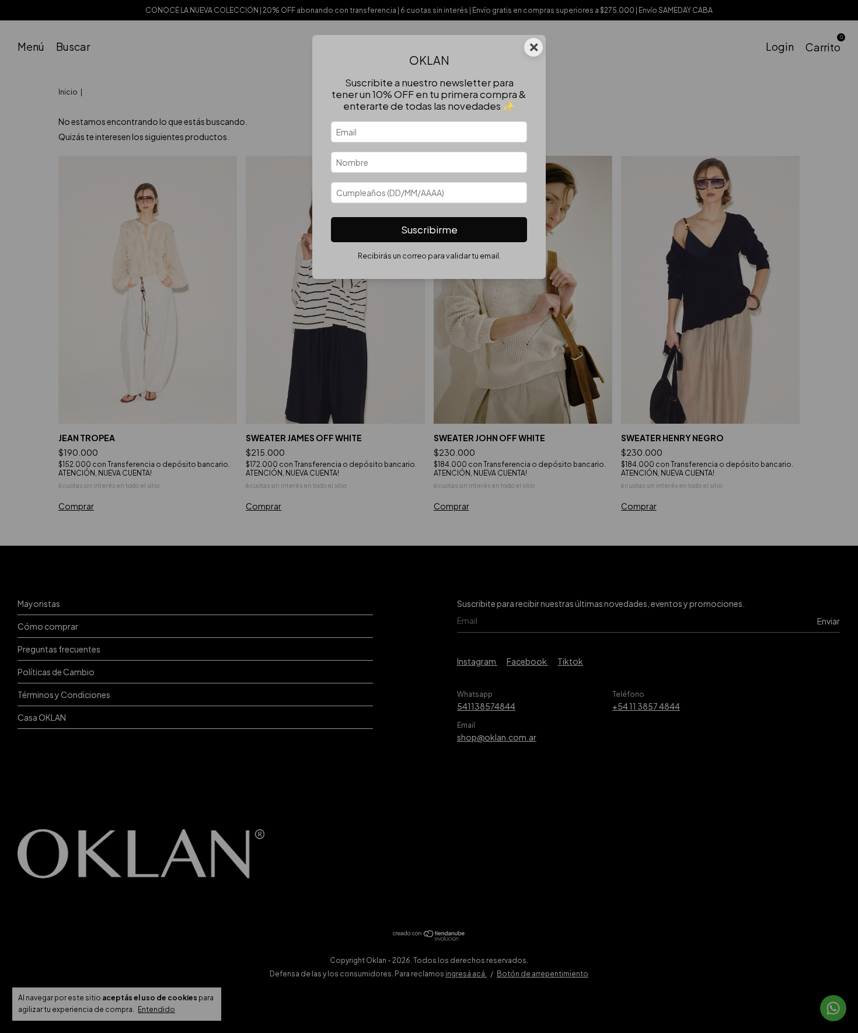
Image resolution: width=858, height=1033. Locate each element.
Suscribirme (429, 230)
